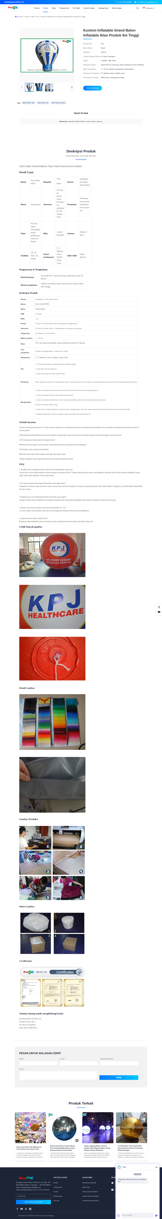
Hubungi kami (57, 1196)
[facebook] (17, 1209)
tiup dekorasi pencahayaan (90, 1200)
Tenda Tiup (86, 1187)
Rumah (36, 8)
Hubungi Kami (103, 8)
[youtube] (21, 1209)
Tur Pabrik (76, 8)
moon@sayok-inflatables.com (147, 2)
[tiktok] (26, 1209)
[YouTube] (159, 612)
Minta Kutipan (117, 8)
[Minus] (156, 1167)
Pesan (21, 1069)
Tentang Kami (64, 8)
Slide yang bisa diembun (90, 1191)
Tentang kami (57, 1187)
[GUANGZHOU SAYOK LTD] (13, 8)
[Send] (156, 1215)
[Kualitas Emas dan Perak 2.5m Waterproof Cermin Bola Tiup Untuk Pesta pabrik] (30, 1127)
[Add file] (118, 1215)
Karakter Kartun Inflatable (90, 1196)
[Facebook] (159, 607)
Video (54, 8)
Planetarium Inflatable (89, 1183)
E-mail (62, 1059)
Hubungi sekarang (30, 1157)
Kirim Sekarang (93, 88)
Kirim (118, 1077)
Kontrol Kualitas (89, 8)
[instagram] (30, 1209)
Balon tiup (35, 16)
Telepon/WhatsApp (106, 1059)
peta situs (56, 1200)
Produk (45, 8)
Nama (21, 1059)
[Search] (137, 8)
